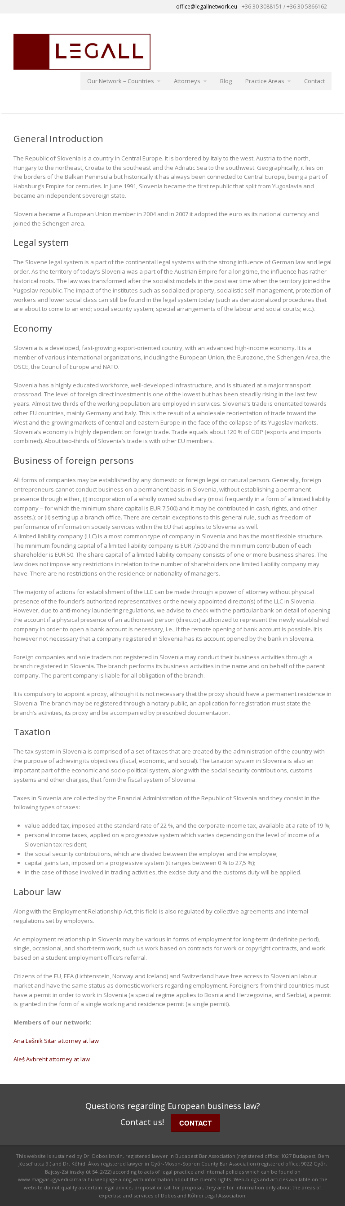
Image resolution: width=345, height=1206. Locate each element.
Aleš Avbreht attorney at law (51, 1059)
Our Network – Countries (120, 81)
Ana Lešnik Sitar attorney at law (56, 1041)
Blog (226, 81)
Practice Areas (264, 81)
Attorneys (187, 81)
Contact (314, 81)
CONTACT (195, 1123)
